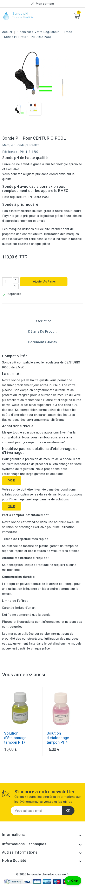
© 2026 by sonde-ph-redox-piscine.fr (42, 874)
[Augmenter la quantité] (16, 280)
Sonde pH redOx (27, 145)
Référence (9, 152)
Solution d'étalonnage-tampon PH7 (16, 738)
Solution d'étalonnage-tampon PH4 (59, 738)
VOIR (11, 480)
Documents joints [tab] (42, 342)
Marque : (8, 145)
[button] (73, 880)
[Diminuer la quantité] (16, 286)
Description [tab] (42, 321)
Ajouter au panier (44, 281)
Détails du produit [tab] (42, 331)
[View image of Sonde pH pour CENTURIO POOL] (21, 109)
